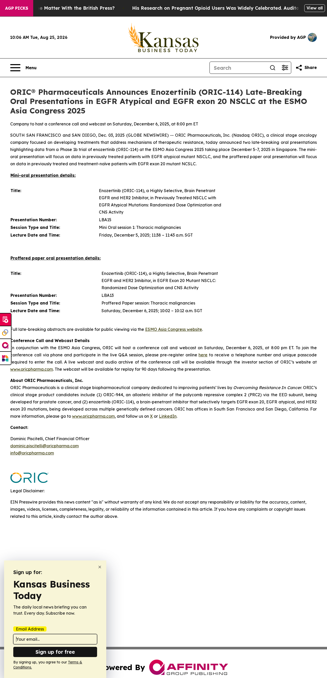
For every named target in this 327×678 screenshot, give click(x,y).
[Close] (99, 567)
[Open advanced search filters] (285, 68)
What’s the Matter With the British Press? (66, 8)
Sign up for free (55, 652)
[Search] (272, 68)
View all (315, 7)
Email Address (30, 629)
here (202, 354)
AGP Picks (16, 8)
